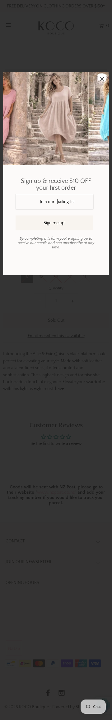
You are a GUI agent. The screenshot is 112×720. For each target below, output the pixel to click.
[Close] (102, 79)
